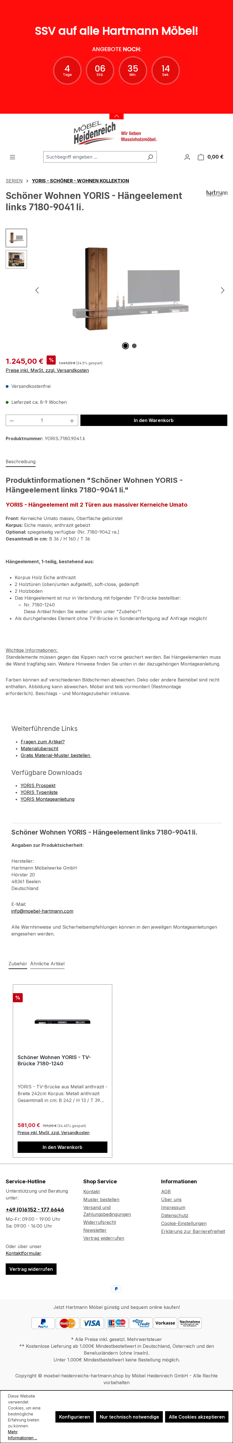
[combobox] (93, 157)
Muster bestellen (101, 1199)
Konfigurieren (74, 1417)
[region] (116, 290)
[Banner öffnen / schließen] (116, 112)
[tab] (21, 462)
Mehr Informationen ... (22, 1434)
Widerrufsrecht (99, 1222)
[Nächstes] (223, 290)
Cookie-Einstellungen (184, 1223)
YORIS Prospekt (37, 785)
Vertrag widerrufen (31, 1269)
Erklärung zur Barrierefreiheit (193, 1231)
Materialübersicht (39, 748)
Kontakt (91, 1191)
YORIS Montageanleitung (47, 799)
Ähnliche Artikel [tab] (47, 963)
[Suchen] (150, 157)
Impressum (173, 1207)
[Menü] (12, 157)
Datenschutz (174, 1215)
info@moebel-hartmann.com (42, 911)
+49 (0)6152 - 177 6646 (35, 1210)
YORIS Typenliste (39, 792)
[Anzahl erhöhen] (72, 420)
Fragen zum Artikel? (43, 742)
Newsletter (95, 1230)
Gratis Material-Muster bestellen (56, 755)
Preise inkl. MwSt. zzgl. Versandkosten (47, 370)
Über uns (171, 1199)
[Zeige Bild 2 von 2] (134, 346)
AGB (166, 1191)
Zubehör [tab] (18, 963)
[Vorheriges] (37, 290)
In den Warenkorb (154, 420)
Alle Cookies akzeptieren (197, 1417)
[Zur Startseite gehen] (116, 132)
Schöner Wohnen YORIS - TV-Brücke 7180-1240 (54, 1060)
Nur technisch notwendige (129, 1417)
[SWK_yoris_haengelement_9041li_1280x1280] (130, 290)
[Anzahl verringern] (12, 420)
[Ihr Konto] (187, 157)
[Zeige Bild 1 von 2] (125, 346)
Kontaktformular (23, 1253)
